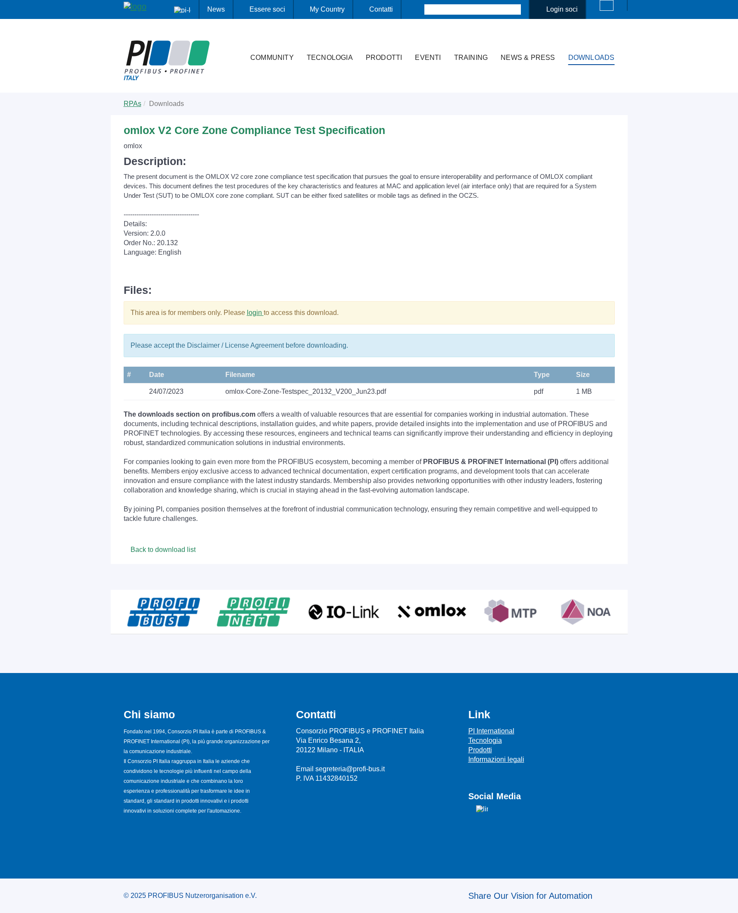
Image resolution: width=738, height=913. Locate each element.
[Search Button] (416, 9)
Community (272, 57)
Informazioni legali (496, 759)
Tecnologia (330, 57)
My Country (327, 9)
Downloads (591, 57)
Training (471, 57)
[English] (606, 5)
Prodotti (384, 57)
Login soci (562, 9)
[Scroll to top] (726, 899)
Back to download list (162, 549)
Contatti (381, 9)
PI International (491, 731)
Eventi (428, 57)
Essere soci (267, 9)
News (216, 9)
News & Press (528, 57)
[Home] (235, 40)
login (255, 312)
